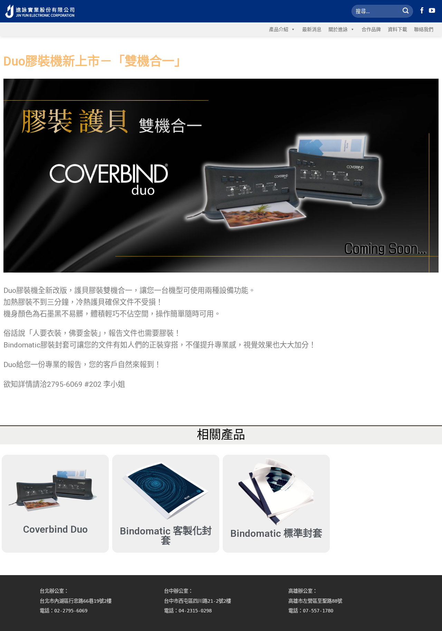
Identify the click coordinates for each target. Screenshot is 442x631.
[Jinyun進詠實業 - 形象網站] (39, 11)
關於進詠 (338, 29)
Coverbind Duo (55, 529)
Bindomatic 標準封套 (276, 533)
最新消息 (311, 29)
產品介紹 (278, 29)
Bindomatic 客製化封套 (166, 535)
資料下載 (397, 29)
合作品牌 (371, 29)
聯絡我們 (423, 29)
